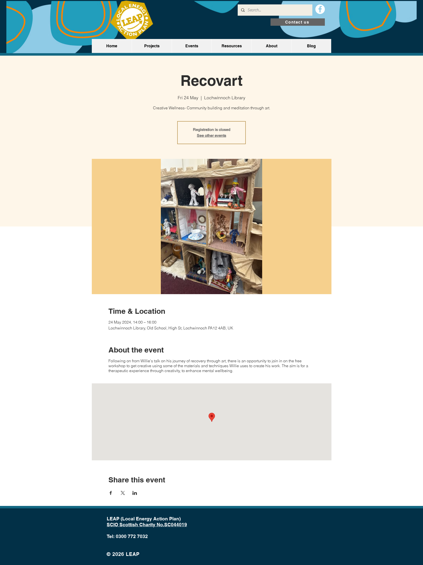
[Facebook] (320, 9)
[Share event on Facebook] (110, 493)
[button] (152, 46)
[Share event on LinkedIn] (134, 493)
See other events (211, 135)
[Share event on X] (122, 493)
